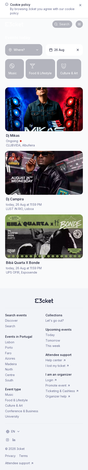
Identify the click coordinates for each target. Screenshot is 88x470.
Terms (23, 456)
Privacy (10, 456)
